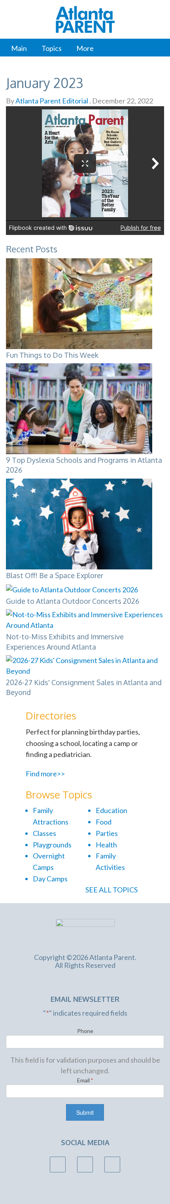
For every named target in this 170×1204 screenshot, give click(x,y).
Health (106, 844)
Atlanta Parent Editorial (51, 100)
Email (85, 1080)
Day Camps (50, 878)
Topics (52, 48)
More (85, 48)
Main (19, 48)
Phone (85, 1030)
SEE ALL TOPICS (112, 889)
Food (103, 821)
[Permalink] (161, 248)
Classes (44, 833)
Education (111, 810)
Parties (107, 833)
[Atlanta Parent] (85, 931)
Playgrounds (52, 844)
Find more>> (45, 773)
